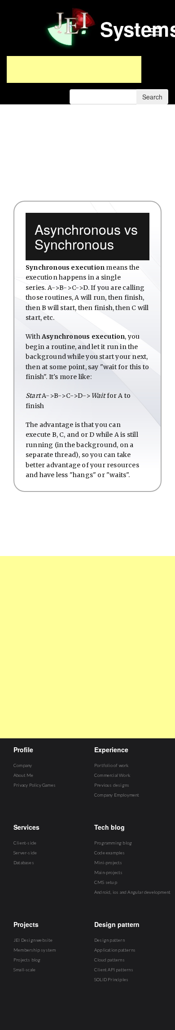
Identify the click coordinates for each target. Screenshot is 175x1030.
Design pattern (109, 940)
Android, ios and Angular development (132, 892)
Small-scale (24, 969)
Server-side (25, 852)
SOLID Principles (111, 979)
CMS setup (105, 882)
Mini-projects (108, 862)
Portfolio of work (111, 765)
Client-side (24, 842)
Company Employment (117, 794)
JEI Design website (33, 940)
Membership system (34, 949)
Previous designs (111, 785)
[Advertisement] (74, 69)
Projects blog (27, 959)
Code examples (109, 852)
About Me (23, 775)
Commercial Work (112, 775)
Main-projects (108, 872)
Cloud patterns (109, 959)
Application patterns (115, 949)
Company (22, 765)
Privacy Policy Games (34, 785)
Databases (23, 862)
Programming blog (113, 842)
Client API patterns (113, 969)
